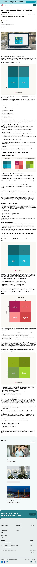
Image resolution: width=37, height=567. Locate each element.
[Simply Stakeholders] (7, 5)
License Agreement (33, 550)
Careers (31, 543)
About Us (31, 542)
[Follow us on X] (33, 562)
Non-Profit (17, 530)
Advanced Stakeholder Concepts (7, 24)
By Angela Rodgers (6, 20)
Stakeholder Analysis (4, 535)
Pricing (31, 547)
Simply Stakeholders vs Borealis (6, 547)
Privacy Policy (32, 552)
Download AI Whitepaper (31, 1)
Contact (31, 545)
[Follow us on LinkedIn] (31, 562)
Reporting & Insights (4, 530)
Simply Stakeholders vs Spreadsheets (6, 542)
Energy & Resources (19, 523)
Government (18, 525)
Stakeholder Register (4, 523)
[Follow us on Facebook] (35, 562)
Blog (32, 523)
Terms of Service (27, 559)
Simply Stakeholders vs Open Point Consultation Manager (9, 545)
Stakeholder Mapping (4, 525)
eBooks (32, 525)
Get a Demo (32, 514)
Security (2, 537)
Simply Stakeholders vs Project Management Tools (8, 550)
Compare (3, 540)
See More (32, 441)
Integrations (3, 532)
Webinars (32, 527)
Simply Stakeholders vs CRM (5, 543)
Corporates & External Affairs (20, 527)
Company (32, 540)
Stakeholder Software (11, 461)
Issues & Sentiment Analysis (5, 527)
